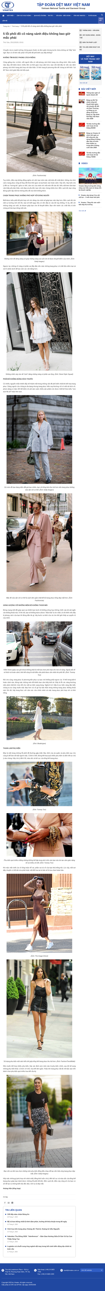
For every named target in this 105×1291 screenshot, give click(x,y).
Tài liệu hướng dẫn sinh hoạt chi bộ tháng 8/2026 (93, 126)
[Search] (101, 14)
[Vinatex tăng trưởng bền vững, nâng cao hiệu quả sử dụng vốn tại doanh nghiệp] (90, 178)
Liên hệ (4, 20)
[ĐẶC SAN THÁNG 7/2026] (96, 72)
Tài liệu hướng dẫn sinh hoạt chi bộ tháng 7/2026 (93, 155)
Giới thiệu (10, 15)
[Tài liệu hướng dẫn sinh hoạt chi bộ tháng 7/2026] (82, 154)
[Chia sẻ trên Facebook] (5, 1203)
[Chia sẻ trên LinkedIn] (12, 1203)
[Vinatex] (12, 6)
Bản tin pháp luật (90, 42)
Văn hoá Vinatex (79, 15)
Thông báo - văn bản (91, 30)
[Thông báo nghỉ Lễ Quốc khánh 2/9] (82, 93)
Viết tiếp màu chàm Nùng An (18, 1214)
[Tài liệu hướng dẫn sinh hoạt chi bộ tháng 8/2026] (82, 125)
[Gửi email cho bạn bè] (8, 1203)
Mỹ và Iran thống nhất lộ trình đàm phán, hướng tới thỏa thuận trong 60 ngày (37, 1221)
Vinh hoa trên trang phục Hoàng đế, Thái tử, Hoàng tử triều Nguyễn (33, 1229)
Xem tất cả (83, 83)
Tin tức (50, 15)
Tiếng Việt (101, 19)
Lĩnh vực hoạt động (24, 15)
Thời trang (15, 26)
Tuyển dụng (92, 15)
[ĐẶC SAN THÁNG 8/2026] (85, 72)
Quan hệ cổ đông (40, 15)
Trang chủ (6, 26)
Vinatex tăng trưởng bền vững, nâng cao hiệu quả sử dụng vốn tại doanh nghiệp (90, 188)
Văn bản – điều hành (63, 15)
